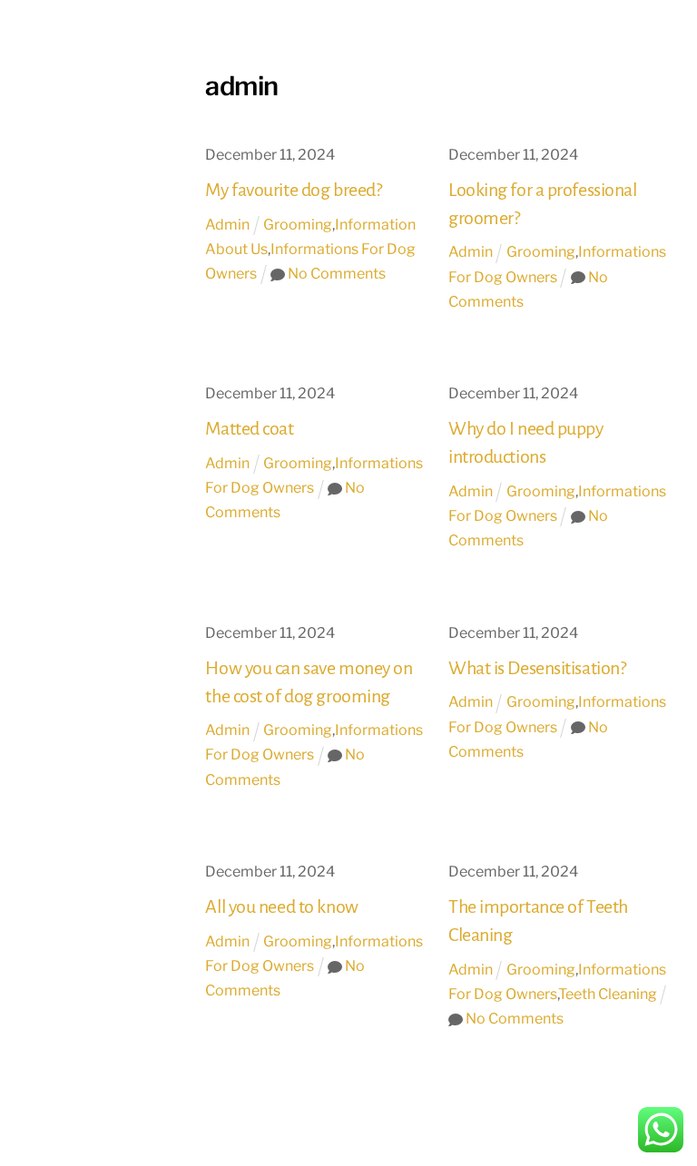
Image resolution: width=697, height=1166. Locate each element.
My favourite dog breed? (293, 190)
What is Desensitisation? (536, 668)
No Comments (337, 273)
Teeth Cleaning (607, 994)
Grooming (297, 224)
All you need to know (281, 906)
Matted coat (249, 428)
